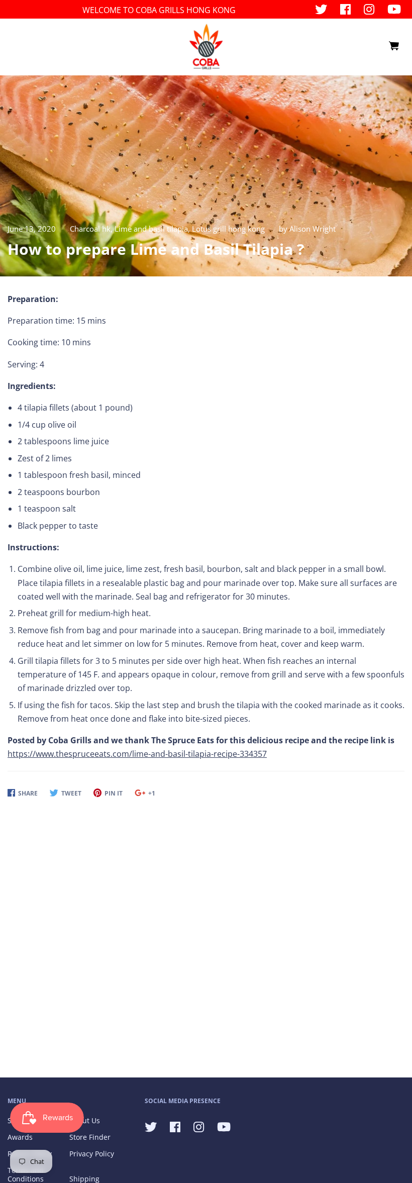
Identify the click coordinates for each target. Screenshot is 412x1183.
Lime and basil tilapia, (153, 229)
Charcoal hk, (92, 229)
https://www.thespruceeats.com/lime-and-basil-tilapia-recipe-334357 (137, 753)
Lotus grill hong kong (228, 229)
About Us (84, 1120)
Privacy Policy (91, 1153)
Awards (20, 1137)
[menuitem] (393, 46)
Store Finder (90, 1137)
